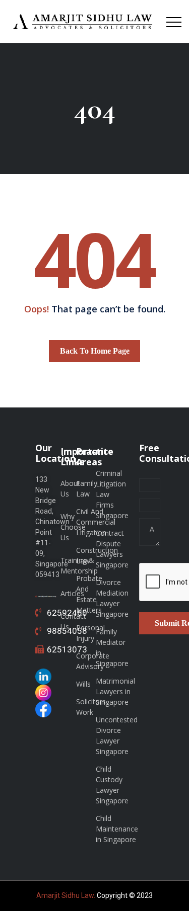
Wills (83, 684)
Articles (72, 593)
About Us (70, 488)
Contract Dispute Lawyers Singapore (112, 548)
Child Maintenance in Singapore (117, 828)
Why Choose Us (73, 527)
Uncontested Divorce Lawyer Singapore (117, 735)
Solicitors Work (91, 707)
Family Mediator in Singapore (112, 647)
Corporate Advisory (92, 661)
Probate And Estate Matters (89, 594)
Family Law (86, 488)
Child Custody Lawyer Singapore (112, 784)
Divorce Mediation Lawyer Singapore (112, 598)
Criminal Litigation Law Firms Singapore (112, 494)
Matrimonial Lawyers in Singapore (115, 691)
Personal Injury (90, 633)
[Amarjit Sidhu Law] (83, 22)
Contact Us (73, 621)
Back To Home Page (95, 351)
